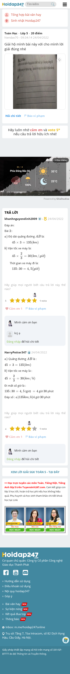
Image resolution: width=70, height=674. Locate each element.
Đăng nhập (14, 341)
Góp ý (8, 596)
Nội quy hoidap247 (17, 591)
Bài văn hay (15, 604)
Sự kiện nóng (16, 609)
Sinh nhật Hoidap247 (26, 21)
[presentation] (11, 230)
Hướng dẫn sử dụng (17, 581)
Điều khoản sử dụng (18, 586)
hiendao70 (11, 37)
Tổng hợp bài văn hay (26, 15)
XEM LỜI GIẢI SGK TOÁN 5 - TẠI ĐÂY (35, 472)
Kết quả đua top (18, 614)
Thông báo (15, 619)
